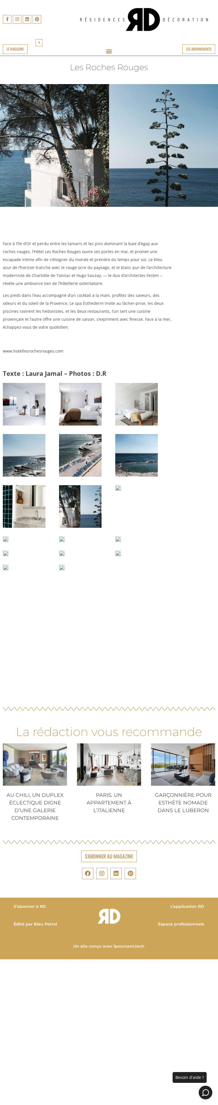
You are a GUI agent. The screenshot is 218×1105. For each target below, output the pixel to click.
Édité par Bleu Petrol (35, 924)
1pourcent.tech (129, 946)
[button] (39, 42)
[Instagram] (17, 19)
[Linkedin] (27, 19)
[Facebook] (87, 873)
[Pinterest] (37, 19)
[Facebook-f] (7, 19)
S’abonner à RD (30, 906)
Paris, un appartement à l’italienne (109, 803)
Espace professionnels (181, 924)
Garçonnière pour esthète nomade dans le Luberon (183, 803)
